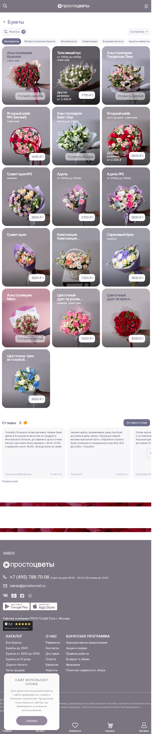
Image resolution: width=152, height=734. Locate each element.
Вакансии (52, 664)
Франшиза (73, 664)
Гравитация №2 (19, 174)
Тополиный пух (69, 53)
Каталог (14, 636)
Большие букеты (113, 41)
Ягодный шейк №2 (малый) (18, 115)
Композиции (90, 41)
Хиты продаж (15, 670)
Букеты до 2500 (17, 648)
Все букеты (14, 642)
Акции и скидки (76, 648)
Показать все (10, 481)
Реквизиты (53, 642)
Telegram (22, 596)
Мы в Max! (13, 596)
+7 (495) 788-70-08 (30, 577)
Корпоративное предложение (86, 642)
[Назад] (4, 22)
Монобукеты (69, 41)
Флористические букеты (39, 41)
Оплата (51, 659)
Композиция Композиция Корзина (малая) (70, 238)
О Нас (51, 636)
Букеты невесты (139, 41)
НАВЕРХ (9, 553)
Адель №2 (115, 174)
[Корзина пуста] (110, 725)
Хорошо (31, 721)
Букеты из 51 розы (18, 659)
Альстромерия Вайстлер (69, 115)
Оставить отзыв (137, 422)
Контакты (52, 648)
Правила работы (77, 653)
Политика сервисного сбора (85, 670)
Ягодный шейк (118, 113)
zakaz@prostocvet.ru (28, 586)
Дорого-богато (17, 664)
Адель (62, 174)
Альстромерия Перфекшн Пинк (120, 55)
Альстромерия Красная (19, 55)
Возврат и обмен (77, 659)
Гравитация (16, 234)
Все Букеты (11, 41)
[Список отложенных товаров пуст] (75, 725)
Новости (52, 670)
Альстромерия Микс (19, 297)
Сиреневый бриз (120, 234)
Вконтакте (5, 596)
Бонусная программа (88, 636)
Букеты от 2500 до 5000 (23, 653)
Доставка (52, 653)
